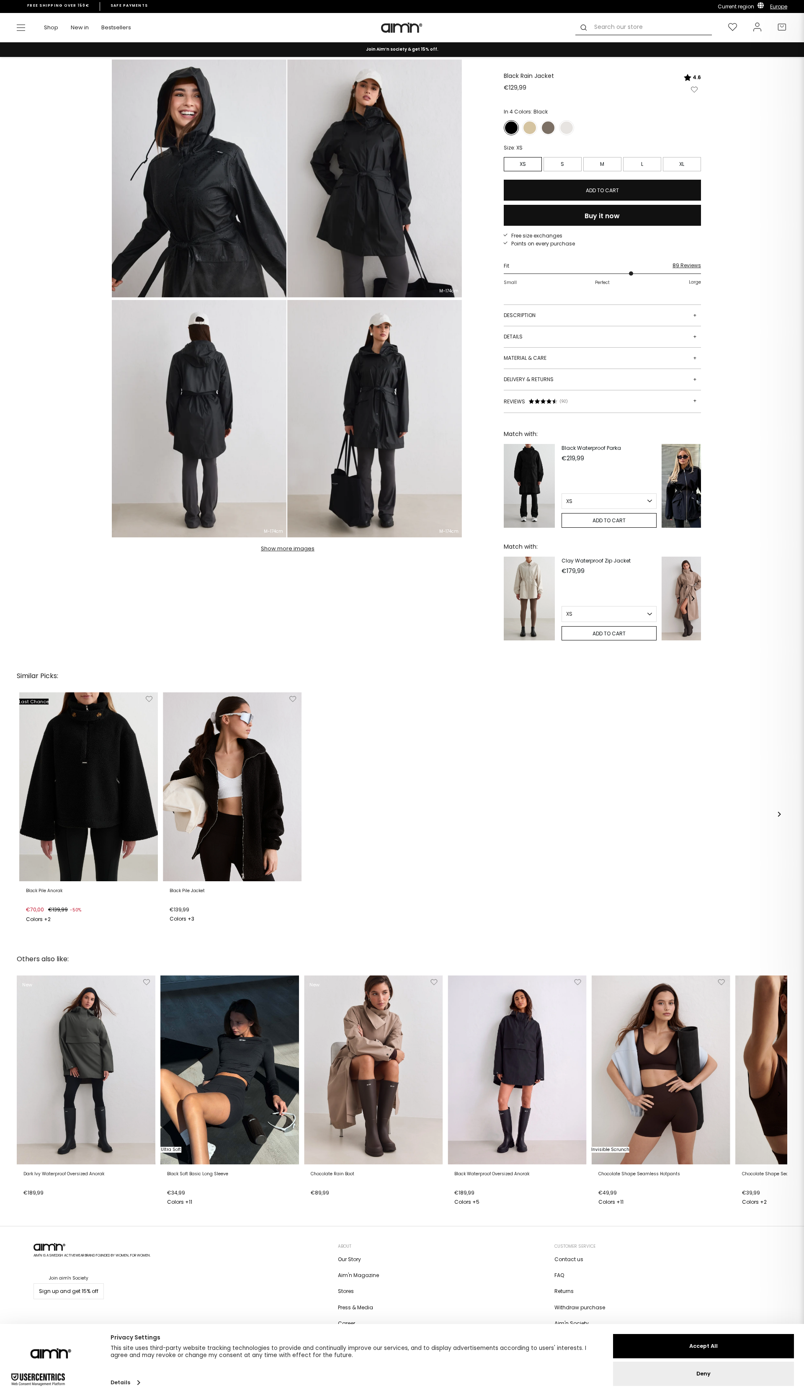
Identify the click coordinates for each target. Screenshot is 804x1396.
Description (600, 315)
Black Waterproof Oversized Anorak (491, 1174)
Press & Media (355, 1307)
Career (346, 1323)
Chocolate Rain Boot (332, 1174)
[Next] (692, 485)
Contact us (568, 1259)
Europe (778, 6)
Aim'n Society (571, 1323)
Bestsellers (116, 27)
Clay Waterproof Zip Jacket (596, 560)
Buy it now (602, 216)
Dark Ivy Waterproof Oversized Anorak (63, 1174)
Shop (51, 27)
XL (681, 164)
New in (80, 27)
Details (600, 336)
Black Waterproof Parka (591, 448)
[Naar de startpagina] (402, 27)
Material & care (600, 357)
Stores (346, 1291)
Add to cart (42, 920)
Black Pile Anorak (44, 891)
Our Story (349, 1259)
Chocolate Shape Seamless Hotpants (639, 1174)
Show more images (287, 548)
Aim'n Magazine (358, 1275)
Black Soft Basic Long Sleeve (197, 1174)
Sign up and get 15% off (68, 1291)
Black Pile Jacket (187, 891)
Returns (564, 1291)
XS (523, 164)
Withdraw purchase (579, 1307)
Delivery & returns (600, 379)
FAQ (559, 1275)
